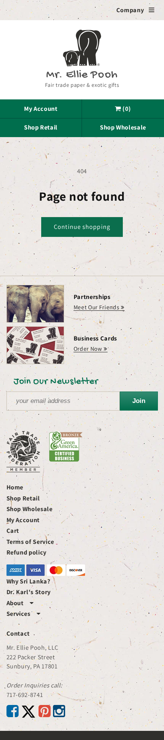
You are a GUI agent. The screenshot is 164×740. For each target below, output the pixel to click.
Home (15, 487)
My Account (41, 108)
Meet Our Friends (96, 307)
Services (23, 613)
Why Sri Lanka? (28, 581)
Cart (12, 530)
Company (135, 10)
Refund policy (26, 552)
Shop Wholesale (123, 127)
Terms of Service (30, 541)
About (20, 603)
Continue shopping (82, 226)
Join (138, 400)
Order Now (88, 348)
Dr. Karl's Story (28, 592)
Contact (18, 633)
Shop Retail (41, 127)
